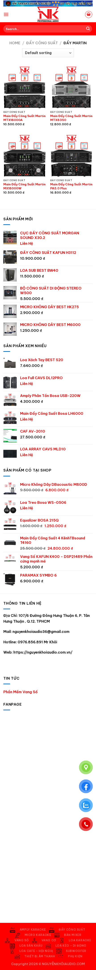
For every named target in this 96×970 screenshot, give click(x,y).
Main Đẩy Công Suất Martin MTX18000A (24, 118)
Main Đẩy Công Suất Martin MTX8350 (71, 118)
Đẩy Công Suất (42, 43)
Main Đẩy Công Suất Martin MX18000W (24, 186)
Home (14, 43)
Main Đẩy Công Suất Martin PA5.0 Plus (71, 186)
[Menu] (6, 14)
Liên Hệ (26, 243)
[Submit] (88, 29)
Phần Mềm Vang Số (20, 692)
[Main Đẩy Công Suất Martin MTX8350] (71, 87)
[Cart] (88, 14)
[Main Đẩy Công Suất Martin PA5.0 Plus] (71, 155)
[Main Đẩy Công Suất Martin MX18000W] (24, 155)
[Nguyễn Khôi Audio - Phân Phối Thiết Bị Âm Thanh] (48, 14)
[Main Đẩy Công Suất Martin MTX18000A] (24, 87)
